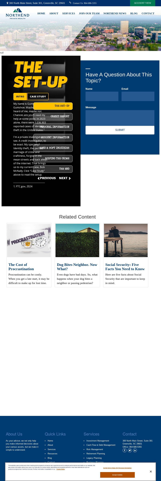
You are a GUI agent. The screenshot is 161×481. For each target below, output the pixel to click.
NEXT (63, 178)
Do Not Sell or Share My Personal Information (117, 468)
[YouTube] (140, 450)
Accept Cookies (117, 475)
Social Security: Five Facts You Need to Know (125, 267)
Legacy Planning (94, 458)
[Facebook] (125, 450)
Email (125, 89)
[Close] (150, 471)
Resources (52, 453)
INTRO (20, 96)
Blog (50, 458)
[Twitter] (130, 450)
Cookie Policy (60, 469)
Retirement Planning (95, 453)
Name (89, 89)
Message (91, 107)
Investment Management (97, 441)
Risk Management (94, 449)
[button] (55, 13)
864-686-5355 (90, 3)
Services (52, 449)
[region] (80, 471)
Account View (142, 3)
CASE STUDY (38, 96)
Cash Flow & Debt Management (100, 445)
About (50, 445)
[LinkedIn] (135, 450)
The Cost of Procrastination (21, 267)
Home (50, 441)
